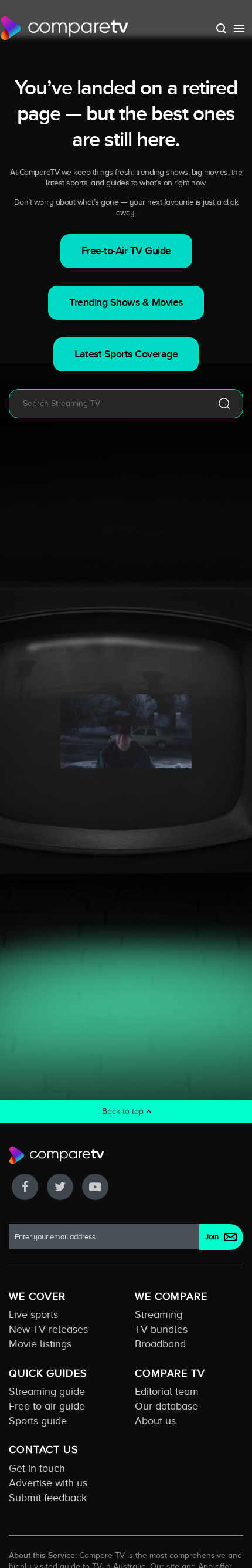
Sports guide (38, 1421)
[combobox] (108, 404)
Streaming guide (47, 1391)
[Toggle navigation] (239, 28)
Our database (166, 1406)
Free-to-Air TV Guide (126, 251)
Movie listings (40, 1344)
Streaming (158, 1314)
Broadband (160, 1344)
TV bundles (161, 1329)
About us (155, 1421)
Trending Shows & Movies (126, 302)
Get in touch (37, 1468)
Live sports (33, 1314)
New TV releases (48, 1329)
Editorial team (167, 1391)
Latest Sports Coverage (126, 354)
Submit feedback (48, 1497)
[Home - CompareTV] (65, 28)
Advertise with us (48, 1483)
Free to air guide (47, 1406)
